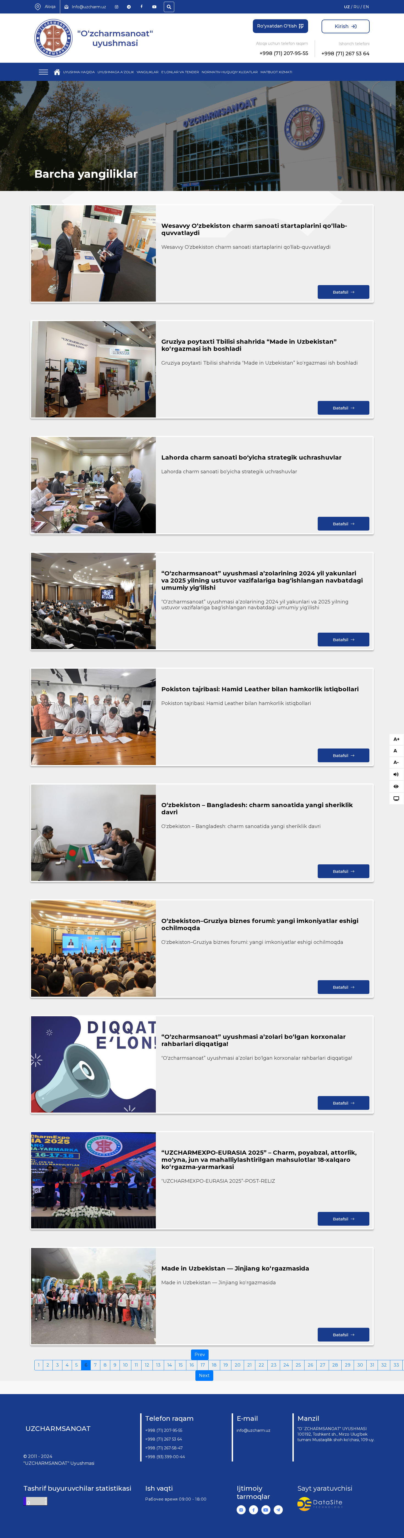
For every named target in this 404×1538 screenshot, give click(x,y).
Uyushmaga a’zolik (116, 72)
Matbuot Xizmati (276, 72)
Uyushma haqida (79, 72)
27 (322, 1365)
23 (273, 1365)
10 (125, 1365)
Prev (200, 1354)
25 (298, 1365)
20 (237, 1365)
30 (360, 1365)
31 (372, 1365)
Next (204, 1375)
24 (286, 1365)
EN (366, 6)
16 (192, 1365)
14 (169, 1365)
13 (158, 1365)
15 (181, 1365)
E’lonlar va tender (180, 72)
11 (136, 1365)
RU (356, 6)
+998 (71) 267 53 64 (346, 54)
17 (203, 1365)
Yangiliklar (148, 72)
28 (335, 1365)
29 (347, 1365)
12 (147, 1365)
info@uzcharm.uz (253, 1430)
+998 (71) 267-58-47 (164, 1448)
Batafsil (340, 292)
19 (225, 1365)
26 (310, 1365)
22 (261, 1365)
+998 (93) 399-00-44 (165, 1456)
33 (396, 1365)
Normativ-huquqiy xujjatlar (230, 72)
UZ (347, 6)
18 (214, 1365)
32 (384, 1365)
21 (249, 1365)
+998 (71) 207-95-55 (284, 53)
